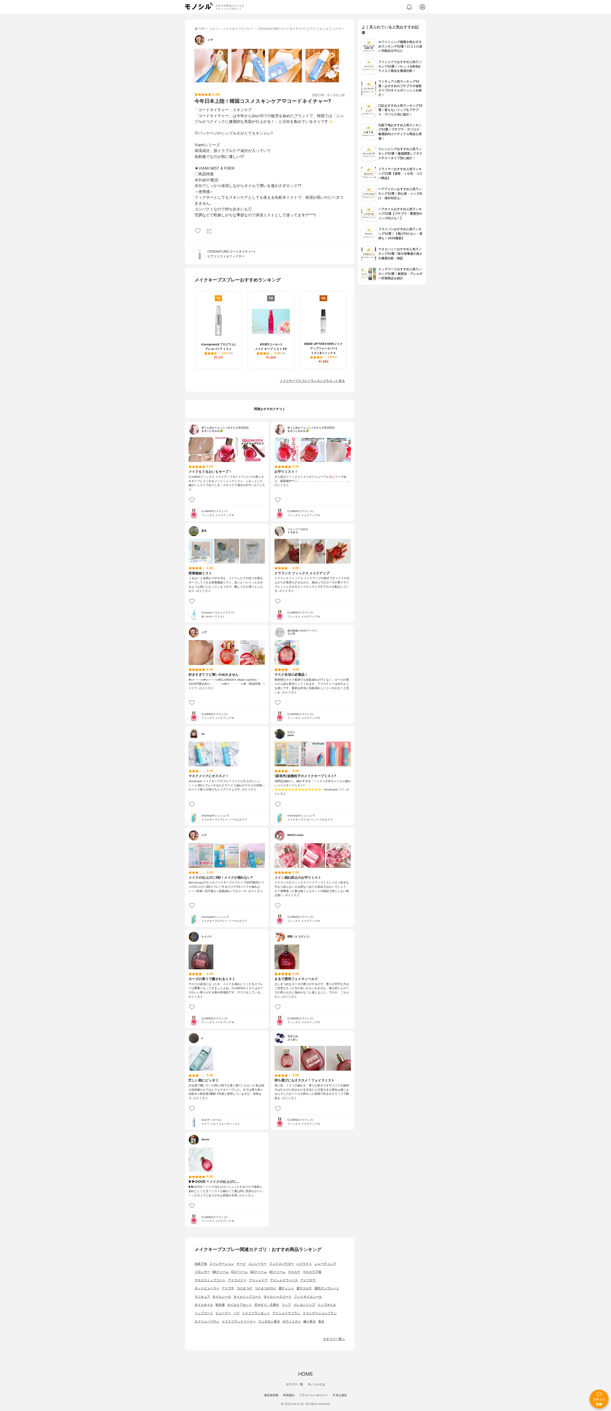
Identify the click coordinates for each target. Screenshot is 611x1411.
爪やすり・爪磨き (266, 1305)
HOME (305, 1374)
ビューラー (223, 1313)
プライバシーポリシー (313, 1395)
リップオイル (326, 1305)
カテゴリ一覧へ (334, 1339)
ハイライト (304, 1264)
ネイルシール (221, 1296)
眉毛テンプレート (326, 1288)
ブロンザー (202, 1272)
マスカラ (294, 1272)
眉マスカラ (304, 1288)
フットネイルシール (308, 1296)
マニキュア (202, 1296)
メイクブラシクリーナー (239, 1321)
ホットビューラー (207, 1288)
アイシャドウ (258, 1280)
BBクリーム (220, 1272)
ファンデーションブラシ (320, 1313)
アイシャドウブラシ (286, 1313)
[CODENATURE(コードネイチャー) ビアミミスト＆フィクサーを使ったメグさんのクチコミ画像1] (211, 65)
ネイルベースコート (278, 1296)
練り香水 (309, 1321)
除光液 (220, 1305)
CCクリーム (239, 1272)
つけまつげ (244, 1288)
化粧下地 (201, 1264)
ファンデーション (221, 1264)
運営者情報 (271, 1395)
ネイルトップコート (247, 1296)
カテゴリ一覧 (294, 1384)
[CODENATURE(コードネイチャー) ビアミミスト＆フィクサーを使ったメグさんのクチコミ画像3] (285, 65)
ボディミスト (291, 1321)
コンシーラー (257, 1264)
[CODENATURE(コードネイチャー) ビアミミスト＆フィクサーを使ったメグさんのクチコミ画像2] (248, 65)
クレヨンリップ (304, 1305)
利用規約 (289, 1395)
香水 (321, 1321)
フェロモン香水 (269, 1321)
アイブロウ (308, 1280)
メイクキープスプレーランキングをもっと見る (312, 381)
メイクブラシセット (256, 1313)
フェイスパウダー (281, 1264)
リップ (286, 1305)
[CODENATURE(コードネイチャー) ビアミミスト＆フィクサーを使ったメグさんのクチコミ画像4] (322, 65)
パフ (236, 1313)
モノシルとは (316, 1384)
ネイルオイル (204, 1305)
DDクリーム (258, 1272)
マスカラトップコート (210, 1280)
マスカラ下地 (312, 1272)
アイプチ (228, 1288)
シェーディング (325, 1264)
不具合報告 (340, 1395)
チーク (241, 1264)
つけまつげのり (265, 1288)
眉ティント (286, 1288)
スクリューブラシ (207, 1321)
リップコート (204, 1313)
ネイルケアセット (239, 1305)
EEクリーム (277, 1272)
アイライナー (237, 1280)
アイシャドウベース (284, 1280)
